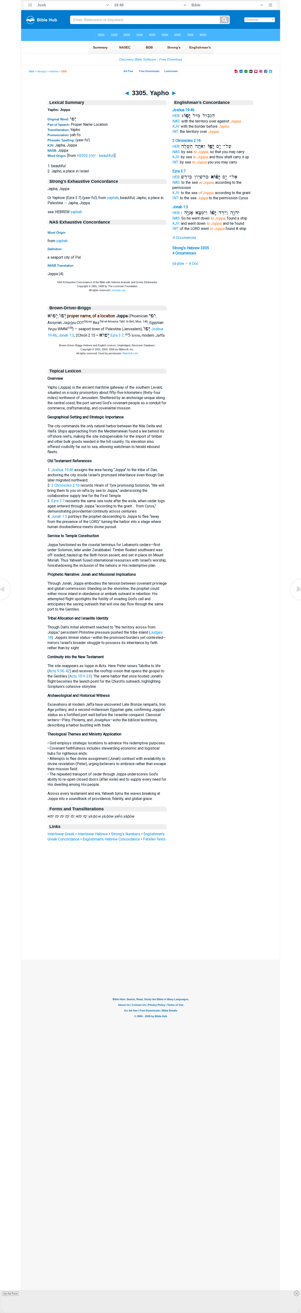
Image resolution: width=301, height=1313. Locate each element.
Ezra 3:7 (116, 335)
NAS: (176, 121)
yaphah (113, 198)
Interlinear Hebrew (93, 834)
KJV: (176, 126)
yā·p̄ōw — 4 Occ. (185, 263)
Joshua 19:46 (62, 470)
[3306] (295, 600)
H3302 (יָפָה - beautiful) (96, 155)
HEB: (176, 116)
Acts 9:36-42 (59, 671)
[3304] (6, 600)
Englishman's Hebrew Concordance (111, 839)
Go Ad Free (10, 1293)
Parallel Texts (154, 839)
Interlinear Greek (61, 834)
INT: (175, 131)
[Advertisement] (150, 930)
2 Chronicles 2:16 (65, 485)
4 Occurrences (184, 237)
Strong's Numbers (125, 834)
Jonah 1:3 (66, 335)
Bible (31, 71)
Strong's (42, 71)
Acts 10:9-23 (80, 676)
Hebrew (53, 71)
